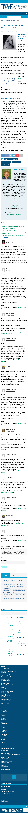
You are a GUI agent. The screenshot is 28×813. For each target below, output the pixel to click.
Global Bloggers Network (6, 793)
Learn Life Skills (4, 758)
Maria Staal (9, 313)
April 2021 (3, 741)
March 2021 (3, 742)
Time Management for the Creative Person (13, 235)
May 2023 (3, 717)
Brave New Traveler (5, 751)
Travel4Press (3, 765)
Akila (7, 366)
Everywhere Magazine (5, 753)
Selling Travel (10, 655)
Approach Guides (4, 750)
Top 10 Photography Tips (21, 619)
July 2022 (3, 726)
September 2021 (4, 734)
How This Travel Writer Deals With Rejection (13, 598)
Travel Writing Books (5, 699)
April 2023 (3, 718)
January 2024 (4, 710)
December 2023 (4, 711)
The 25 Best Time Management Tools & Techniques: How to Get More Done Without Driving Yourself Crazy (14, 232)
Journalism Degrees (5, 757)
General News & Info (5, 676)
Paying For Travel (20, 651)
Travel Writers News (5, 763)
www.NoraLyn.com (14, 205)
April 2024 (3, 708)
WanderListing (4, 789)
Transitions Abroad (5, 762)
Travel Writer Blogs (20, 639)
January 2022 (4, 731)
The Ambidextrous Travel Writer (7, 691)
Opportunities (4, 683)
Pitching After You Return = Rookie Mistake (13, 584)
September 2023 (4, 712)
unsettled (15, 384)
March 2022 (3, 728)
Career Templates (10, 644)
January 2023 (4, 720)
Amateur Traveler (4, 797)
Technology (3, 690)
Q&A (2, 687)
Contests (3, 672)
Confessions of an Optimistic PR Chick (8, 671)
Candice (8, 515)
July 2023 (3, 714)
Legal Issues (19, 658)
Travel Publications (10, 638)
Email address (4, 560)
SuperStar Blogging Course (6, 761)
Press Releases (10, 636)
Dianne (8, 477)
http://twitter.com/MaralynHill (14, 214)
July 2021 (3, 737)
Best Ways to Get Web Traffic (22, 634)
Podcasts (3, 686)
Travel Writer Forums (21, 641)
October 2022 (4, 722)
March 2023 (3, 719)
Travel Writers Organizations (22, 645)
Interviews (3, 682)
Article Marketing (10, 629)
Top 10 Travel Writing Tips (21, 628)
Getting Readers (4, 677)
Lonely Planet (4, 759)
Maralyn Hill (15, 31)
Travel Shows (4, 696)
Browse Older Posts (5, 745)
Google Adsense (10, 653)
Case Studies (4, 669)
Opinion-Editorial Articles (11, 634)
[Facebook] (14, 1)
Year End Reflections (5, 703)
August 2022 (3, 725)
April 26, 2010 (8, 31)
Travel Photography (5, 695)
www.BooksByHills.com (14, 207)
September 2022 (4, 723)
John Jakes (20, 78)
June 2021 (3, 738)
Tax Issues (19, 660)
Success (15, 159)
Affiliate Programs (10, 651)
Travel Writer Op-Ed (5, 698)
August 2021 (3, 735)
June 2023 (3, 715)
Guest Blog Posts (4, 680)
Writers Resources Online (6, 769)
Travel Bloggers (10, 621)
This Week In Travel (5, 800)
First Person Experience (5, 675)
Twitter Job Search (5, 788)
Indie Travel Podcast (5, 798)
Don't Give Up (8, 159)
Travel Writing (5, 164)
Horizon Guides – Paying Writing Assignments (10, 754)
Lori (7, 241)
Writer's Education (4, 700)
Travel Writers (16, 161)
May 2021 (3, 739)
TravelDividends (4, 766)
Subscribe (4, 566)
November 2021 (4, 733)
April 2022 (3, 727)
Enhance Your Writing (5, 674)
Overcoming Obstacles (5, 684)
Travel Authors (10, 619)
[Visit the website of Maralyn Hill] (12, 218)
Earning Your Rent (20, 649)
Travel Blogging (6, 161)
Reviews (3, 688)
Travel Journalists (10, 625)
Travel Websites (10, 640)
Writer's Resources (5, 702)
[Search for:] (14, 16)
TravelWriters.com (4, 767)
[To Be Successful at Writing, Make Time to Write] (9, 47)
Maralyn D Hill (9, 268)
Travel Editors (10, 623)
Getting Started (4, 679)
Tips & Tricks (3, 692)
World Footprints (4, 801)
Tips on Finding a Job (11, 647)
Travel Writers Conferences (22, 643)
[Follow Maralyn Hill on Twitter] (15, 218)
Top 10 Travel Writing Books (22, 621)
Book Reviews (4, 668)
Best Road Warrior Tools (21, 636)
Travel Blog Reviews (5, 694)
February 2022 (4, 730)
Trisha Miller (9, 429)
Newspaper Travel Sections (12, 632)
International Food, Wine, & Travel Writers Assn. (10, 755)
